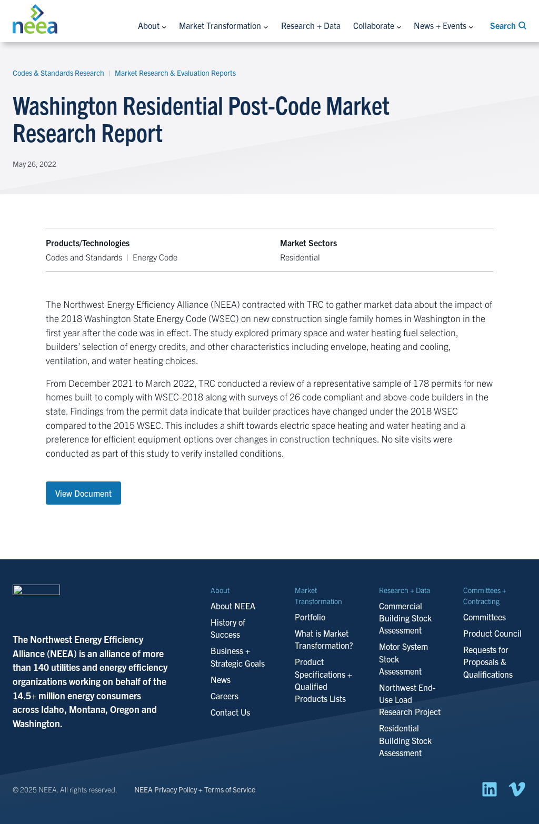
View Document (83, 493)
